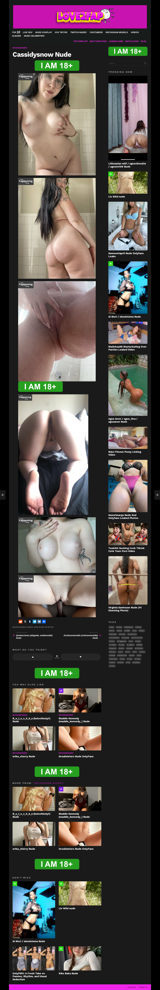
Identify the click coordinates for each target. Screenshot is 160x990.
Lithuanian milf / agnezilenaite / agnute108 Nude (127, 165)
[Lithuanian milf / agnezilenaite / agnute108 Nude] (127, 118)
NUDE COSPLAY (43, 32)
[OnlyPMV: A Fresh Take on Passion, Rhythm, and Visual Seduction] (34, 958)
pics (121, 652)
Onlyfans (39, 627)
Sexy (123, 659)
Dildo (112, 641)
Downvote (80, 656)
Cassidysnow (20, 627)
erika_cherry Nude (24, 756)
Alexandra (129, 627)
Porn (128, 652)
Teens (113, 662)
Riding (113, 655)
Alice (112, 631)
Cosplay (126, 638)
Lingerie (131, 645)
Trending (61, 690)
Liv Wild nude (67, 908)
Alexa (120, 627)
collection (132, 634)
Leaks (122, 645)
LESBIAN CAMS (116, 41)
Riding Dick (123, 655)
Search (145, 63)
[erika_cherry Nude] (34, 738)
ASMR (128, 631)
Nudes (130, 648)
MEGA (140, 645)
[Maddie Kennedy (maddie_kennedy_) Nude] (80, 700)
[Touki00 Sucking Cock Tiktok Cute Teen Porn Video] (127, 534)
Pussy (143, 652)
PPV (135, 652)
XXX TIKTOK (61, 32)
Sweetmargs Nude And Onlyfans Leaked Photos (123, 516)
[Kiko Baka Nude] (80, 958)
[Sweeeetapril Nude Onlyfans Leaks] (127, 226)
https (138, 641)
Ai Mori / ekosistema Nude (29, 941)
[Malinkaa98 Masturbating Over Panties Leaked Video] (127, 333)
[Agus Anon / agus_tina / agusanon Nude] (127, 385)
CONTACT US (143, 987)
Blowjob (113, 634)
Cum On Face (137, 638)
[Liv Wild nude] (80, 893)
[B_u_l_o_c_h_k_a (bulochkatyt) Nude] (34, 700)
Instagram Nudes (20, 715)
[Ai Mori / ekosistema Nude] (34, 909)
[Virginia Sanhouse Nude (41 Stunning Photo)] (127, 580)
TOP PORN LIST (80, 41)
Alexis (139, 627)
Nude (30, 627)
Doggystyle (122, 641)
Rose (132, 655)
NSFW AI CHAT (132, 41)
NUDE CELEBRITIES (34, 36)
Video (113, 666)
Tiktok (121, 662)
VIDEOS (135, 32)
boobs (123, 634)
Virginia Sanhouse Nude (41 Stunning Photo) (124, 609)
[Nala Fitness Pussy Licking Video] (127, 438)
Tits (128, 662)
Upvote (33, 656)
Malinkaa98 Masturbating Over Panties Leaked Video (127, 348)
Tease (138, 659)
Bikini (142, 631)
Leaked (113, 645)
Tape (130, 659)
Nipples (113, 648)
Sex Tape (114, 659)
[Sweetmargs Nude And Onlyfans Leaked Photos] (127, 486)
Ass (135, 631)
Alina (120, 631)
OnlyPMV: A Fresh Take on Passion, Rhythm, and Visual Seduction (30, 976)
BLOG (143, 41)
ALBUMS (16, 36)
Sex (139, 655)
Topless (137, 662)
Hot (15, 883)
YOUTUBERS (96, 32)
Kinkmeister (132, 987)
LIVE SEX (27, 32)
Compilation (115, 638)
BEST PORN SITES (98, 41)
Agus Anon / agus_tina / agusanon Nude (123, 420)
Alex (112, 627)
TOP (16, 32)
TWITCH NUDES (78, 32)
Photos (50, 627)
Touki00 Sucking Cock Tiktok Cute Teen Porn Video (126, 550)
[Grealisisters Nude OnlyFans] (80, 738)
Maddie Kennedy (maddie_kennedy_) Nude (74, 720)
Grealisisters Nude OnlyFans (76, 756)
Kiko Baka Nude (68, 973)
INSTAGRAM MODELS (117, 32)
